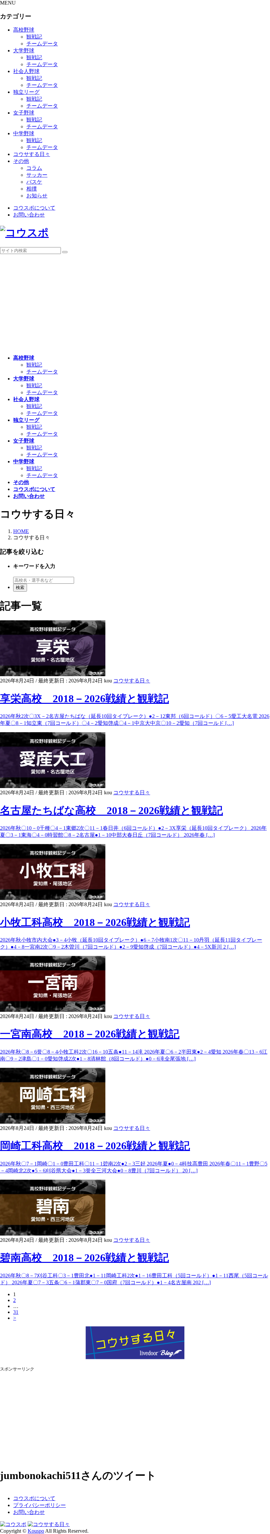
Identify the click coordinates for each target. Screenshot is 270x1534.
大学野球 (23, 50)
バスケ (34, 182)
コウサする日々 (31, 154)
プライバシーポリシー (39, 1505)
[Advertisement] (135, 303)
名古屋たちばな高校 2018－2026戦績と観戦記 (111, 810)
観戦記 (34, 36)
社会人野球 (26, 71)
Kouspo (36, 1531)
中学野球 (23, 133)
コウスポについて (34, 208)
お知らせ (36, 195)
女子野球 (23, 112)
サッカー (36, 175)
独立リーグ (26, 92)
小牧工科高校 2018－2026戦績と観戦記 (95, 922)
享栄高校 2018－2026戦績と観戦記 (84, 698)
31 (15, 1312)
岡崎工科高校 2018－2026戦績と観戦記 (95, 1146)
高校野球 (23, 30)
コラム (34, 168)
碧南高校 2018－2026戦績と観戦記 (84, 1258)
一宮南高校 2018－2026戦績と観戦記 (89, 1034)
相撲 (31, 189)
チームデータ (42, 43)
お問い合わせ (29, 214)
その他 (21, 161)
